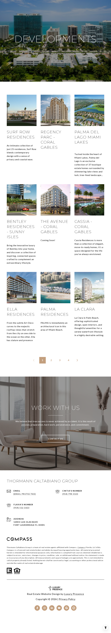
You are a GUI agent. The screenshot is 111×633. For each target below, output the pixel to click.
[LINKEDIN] (52, 608)
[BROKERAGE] (73, 608)
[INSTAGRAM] (44, 608)
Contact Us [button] (55, 439)
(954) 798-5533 (70, 494)
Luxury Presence (74, 593)
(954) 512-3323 (21, 507)
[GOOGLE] (66, 608)
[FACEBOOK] (37, 608)
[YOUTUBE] (59, 608)
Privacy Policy (67, 599)
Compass (81, 547)
